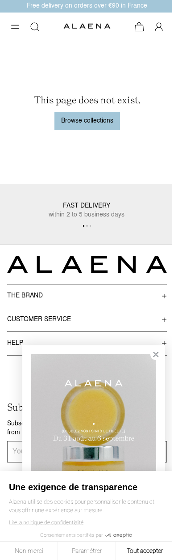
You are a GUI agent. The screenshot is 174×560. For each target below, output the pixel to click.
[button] (15, 26)
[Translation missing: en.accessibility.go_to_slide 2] (90, 226)
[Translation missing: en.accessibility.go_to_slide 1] (87, 226)
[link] (93, 432)
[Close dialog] (156, 354)
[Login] (158, 26)
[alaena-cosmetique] (87, 27)
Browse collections (87, 121)
